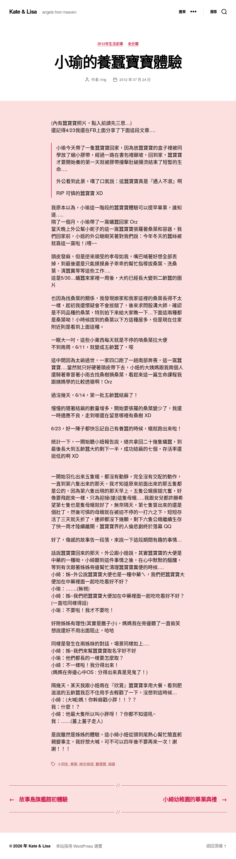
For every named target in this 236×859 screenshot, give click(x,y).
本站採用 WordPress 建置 (79, 846)
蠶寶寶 (100, 764)
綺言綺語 (86, 764)
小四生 (63, 764)
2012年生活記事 (110, 44)
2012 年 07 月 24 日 (135, 79)
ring (103, 79)
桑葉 (73, 764)
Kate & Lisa (23, 11)
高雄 (111, 764)
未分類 (133, 44)
